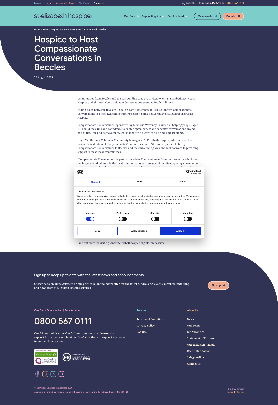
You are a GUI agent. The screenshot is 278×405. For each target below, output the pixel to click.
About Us (193, 310)
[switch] (123, 219)
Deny (97, 231)
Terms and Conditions (150, 319)
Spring (240, 392)
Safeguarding (195, 357)
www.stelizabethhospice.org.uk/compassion (137, 243)
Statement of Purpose (201, 338)
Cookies (142, 332)
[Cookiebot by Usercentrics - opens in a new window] (188, 172)
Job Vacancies (195, 332)
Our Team (193, 325)
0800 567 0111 (235, 3)
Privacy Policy (146, 325)
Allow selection (139, 231)
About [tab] (182, 181)
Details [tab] (139, 181)
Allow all (180, 231)
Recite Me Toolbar (198, 351)
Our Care (130, 16)
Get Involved (176, 16)
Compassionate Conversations (95, 125)
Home (37, 29)
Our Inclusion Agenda (201, 344)
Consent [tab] (95, 182)
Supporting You (151, 16)
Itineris (240, 389)
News (45, 29)
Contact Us (194, 363)
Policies (141, 310)
